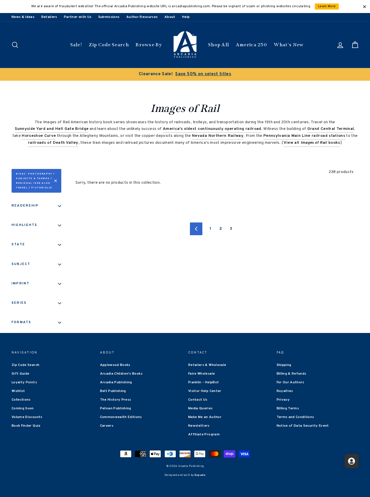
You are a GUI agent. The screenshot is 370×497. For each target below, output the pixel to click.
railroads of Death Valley (53, 142)
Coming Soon (23, 408)
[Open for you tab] (351, 461)
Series (19, 303)
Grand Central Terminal (330, 128)
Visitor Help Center (204, 391)
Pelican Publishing (115, 408)
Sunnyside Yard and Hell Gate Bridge (51, 128)
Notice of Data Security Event (303, 426)
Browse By (149, 44)
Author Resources (142, 17)
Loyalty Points (24, 382)
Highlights (24, 225)
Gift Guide (20, 373)
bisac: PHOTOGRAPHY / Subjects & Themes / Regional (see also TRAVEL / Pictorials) (35, 180)
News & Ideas (23, 17)
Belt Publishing (113, 391)
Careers (106, 426)
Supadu (200, 475)
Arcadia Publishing (116, 382)
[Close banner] (364, 6)
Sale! (76, 44)
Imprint (21, 283)
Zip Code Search (109, 44)
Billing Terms (288, 408)
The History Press (115, 399)
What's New (289, 44)
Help (186, 17)
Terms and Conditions (295, 417)
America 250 (251, 44)
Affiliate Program (204, 434)
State (18, 244)
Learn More (327, 6)
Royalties (285, 391)
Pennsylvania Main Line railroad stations (304, 135)
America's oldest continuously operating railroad (212, 128)
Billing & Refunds (291, 373)
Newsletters (199, 426)
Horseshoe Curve (39, 135)
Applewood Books (115, 365)
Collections (21, 399)
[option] (185, 74)
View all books (312, 142)
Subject (21, 264)
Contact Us (198, 399)
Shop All (218, 44)
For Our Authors (290, 382)
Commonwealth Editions (121, 417)
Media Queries (200, 408)
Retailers (49, 17)
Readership (25, 206)
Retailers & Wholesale (207, 365)
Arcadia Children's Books (121, 373)
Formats (22, 322)
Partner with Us (77, 17)
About (169, 17)
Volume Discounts (27, 417)
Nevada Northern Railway (217, 135)
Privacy (283, 399)
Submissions (109, 17)
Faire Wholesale (201, 373)
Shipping (284, 365)
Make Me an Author (204, 417)
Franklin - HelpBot (203, 382)
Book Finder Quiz (26, 426)
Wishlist (18, 391)
